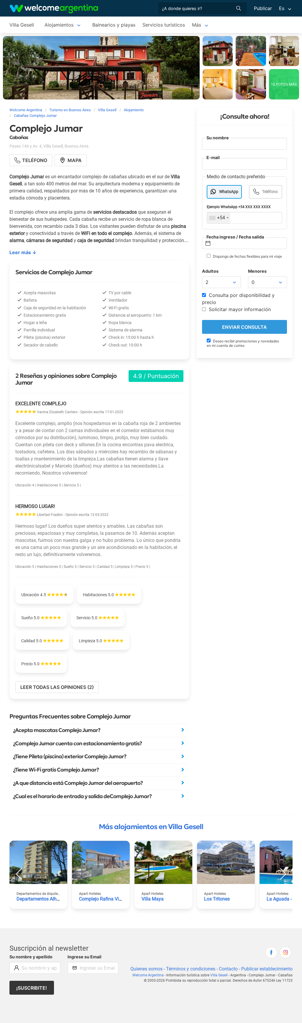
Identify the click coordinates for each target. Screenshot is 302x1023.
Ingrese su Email (84, 956)
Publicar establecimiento (267, 969)
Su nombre (217, 137)
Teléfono (270, 191)
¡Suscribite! (31, 988)
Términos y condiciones (190, 969)
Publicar (263, 8)
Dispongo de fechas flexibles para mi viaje (247, 256)
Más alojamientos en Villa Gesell (151, 826)
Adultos (210, 271)
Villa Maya (153, 899)
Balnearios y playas (113, 25)
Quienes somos (146, 969)
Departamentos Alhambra (43, 899)
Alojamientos (59, 25)
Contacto (228, 969)
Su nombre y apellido (30, 956)
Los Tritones (217, 899)
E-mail (213, 157)
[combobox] (218, 217)
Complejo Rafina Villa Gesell (108, 899)
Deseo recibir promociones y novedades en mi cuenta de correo (243, 343)
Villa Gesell (21, 25)
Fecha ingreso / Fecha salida (235, 236)
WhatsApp (228, 191)
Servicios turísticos (163, 25)
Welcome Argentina (148, 975)
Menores (257, 271)
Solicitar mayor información (239, 309)
